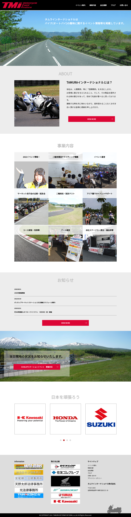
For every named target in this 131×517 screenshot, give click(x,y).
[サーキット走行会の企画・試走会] (31, 224)
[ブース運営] (65, 261)
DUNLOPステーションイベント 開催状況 (37, 367)
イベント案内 (80, 5)
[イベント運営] (100, 187)
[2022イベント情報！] (31, 187)
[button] (61, 440)
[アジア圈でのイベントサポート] (100, 224)
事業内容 (92, 5)
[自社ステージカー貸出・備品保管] (100, 261)
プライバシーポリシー (95, 478)
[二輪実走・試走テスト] (65, 224)
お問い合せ (124, 5)
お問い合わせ (92, 476)
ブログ (113, 5)
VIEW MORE (91, 119)
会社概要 (103, 5)
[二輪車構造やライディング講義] (65, 187)
